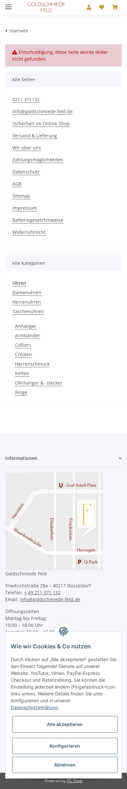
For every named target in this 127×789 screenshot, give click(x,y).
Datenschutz (26, 172)
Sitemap (21, 196)
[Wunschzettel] (101, 7)
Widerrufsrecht (29, 232)
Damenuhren (26, 292)
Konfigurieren (64, 746)
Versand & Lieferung (34, 135)
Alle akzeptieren (65, 724)
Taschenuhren (28, 311)
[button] (89, 7)
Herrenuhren (26, 302)
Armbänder (27, 335)
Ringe (21, 392)
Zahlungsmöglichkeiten (37, 160)
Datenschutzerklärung (34, 707)
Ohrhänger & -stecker (38, 383)
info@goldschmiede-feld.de (42, 111)
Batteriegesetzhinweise (37, 220)
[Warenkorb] (115, 7)
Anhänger (25, 326)
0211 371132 (26, 99)
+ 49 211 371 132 (42, 592)
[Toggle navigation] (8, 4)
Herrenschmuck (32, 364)
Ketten (22, 373)
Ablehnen (65, 764)
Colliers (23, 345)
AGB (16, 184)
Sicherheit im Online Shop (41, 123)
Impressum (24, 208)
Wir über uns (26, 147)
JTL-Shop (74, 780)
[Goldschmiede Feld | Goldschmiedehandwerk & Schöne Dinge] (46, 7)
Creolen (23, 354)
